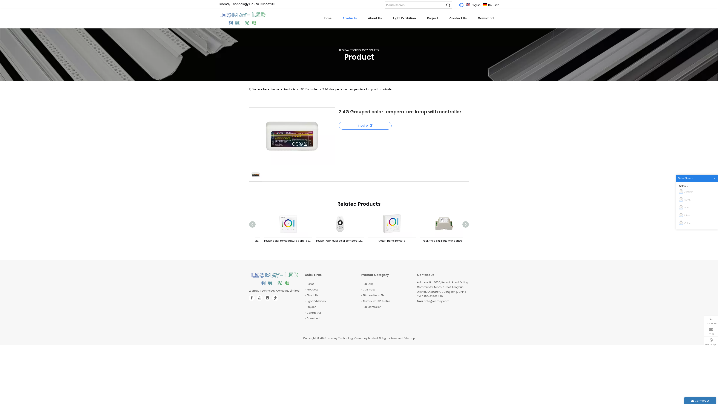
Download (313, 318)
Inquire (363, 125)
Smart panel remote (385, 241)
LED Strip (368, 284)
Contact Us (314, 313)
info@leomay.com (437, 301)
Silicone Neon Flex (374, 295)
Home (310, 284)
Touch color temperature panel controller (281, 241)
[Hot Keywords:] (448, 5)
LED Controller (372, 307)
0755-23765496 (432, 296)
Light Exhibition (316, 301)
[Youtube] (260, 298)
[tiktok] (275, 298)
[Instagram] (267, 298)
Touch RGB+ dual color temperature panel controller (333, 241)
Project (311, 307)
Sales (682, 185)
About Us (312, 295)
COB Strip (369, 289)
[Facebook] (252, 298)
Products (312, 289)
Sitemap (409, 338)
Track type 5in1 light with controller (437, 241)
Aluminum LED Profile (376, 301)
